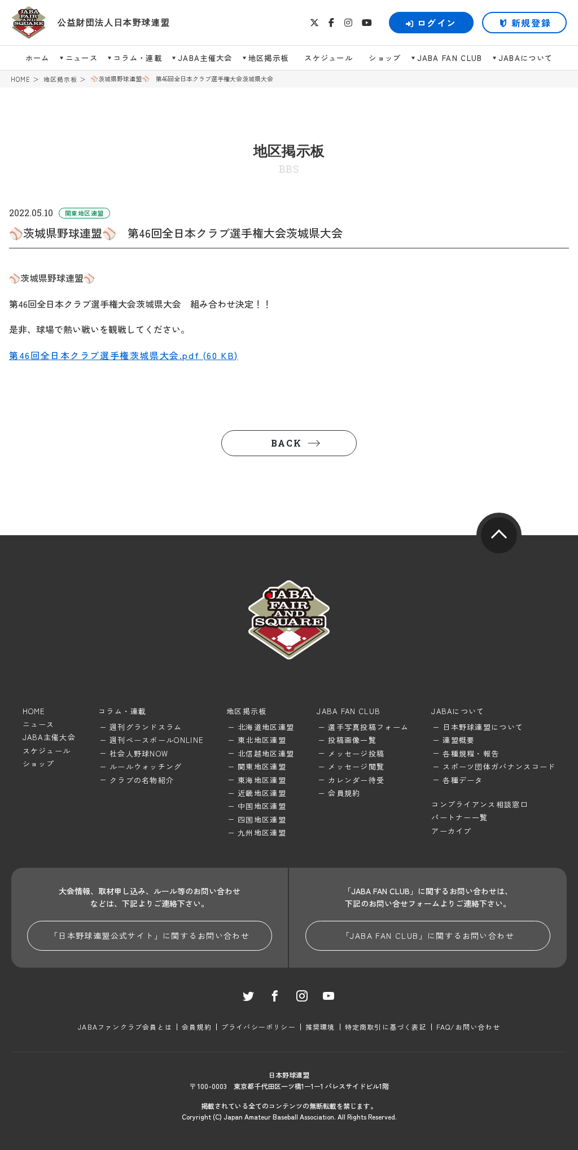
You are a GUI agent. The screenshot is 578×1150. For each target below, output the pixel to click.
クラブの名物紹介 (142, 780)
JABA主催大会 (205, 58)
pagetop (499, 535)
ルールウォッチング (146, 766)
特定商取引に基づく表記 (386, 1026)
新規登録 (531, 22)
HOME (20, 79)
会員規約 (344, 793)
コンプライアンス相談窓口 (479, 804)
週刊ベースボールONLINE (157, 739)
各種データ (463, 780)
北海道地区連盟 (266, 727)
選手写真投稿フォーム (368, 727)
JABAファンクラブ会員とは (125, 1026)
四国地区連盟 (262, 819)
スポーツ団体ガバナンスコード (499, 766)
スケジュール (328, 58)
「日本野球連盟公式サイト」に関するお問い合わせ (149, 935)
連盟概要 (459, 739)
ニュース (81, 58)
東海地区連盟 (262, 780)
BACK (286, 443)
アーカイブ (451, 830)
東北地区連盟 (262, 739)
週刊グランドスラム (146, 727)
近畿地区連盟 (262, 793)
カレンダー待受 (356, 780)
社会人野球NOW (139, 753)
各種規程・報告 (471, 753)
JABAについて (525, 58)
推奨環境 (320, 1026)
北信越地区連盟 (266, 753)
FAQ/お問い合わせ (468, 1026)
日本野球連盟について (483, 727)
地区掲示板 (268, 58)
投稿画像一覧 (352, 739)
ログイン (437, 22)
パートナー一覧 (459, 817)
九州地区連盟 (262, 832)
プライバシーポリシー (258, 1026)
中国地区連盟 (262, 806)
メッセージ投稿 (356, 753)
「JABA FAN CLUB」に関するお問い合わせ (427, 935)
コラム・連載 (137, 58)
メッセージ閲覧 (356, 766)
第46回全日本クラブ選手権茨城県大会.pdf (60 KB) (123, 355)
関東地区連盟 (262, 766)
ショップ (385, 58)
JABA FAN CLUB (450, 58)
